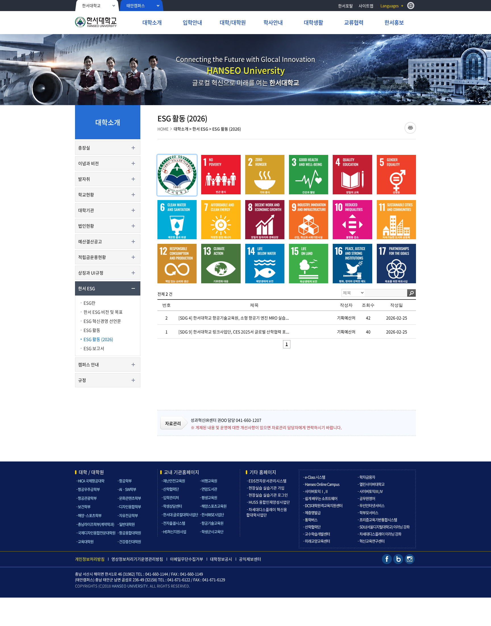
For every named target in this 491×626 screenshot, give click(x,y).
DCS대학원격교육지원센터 (323, 505)
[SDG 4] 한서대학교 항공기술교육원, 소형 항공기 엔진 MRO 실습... (233, 318)
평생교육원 (209, 497)
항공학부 (125, 480)
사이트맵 (366, 6)
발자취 (84, 179)
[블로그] (398, 558)
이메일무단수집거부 (186, 559)
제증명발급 (313, 512)
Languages (389, 5)
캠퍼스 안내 (88, 364)
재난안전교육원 (174, 480)
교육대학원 (85, 541)
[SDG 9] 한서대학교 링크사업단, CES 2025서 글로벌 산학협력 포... (233, 331)
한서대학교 (91, 5)
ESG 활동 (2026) (98, 339)
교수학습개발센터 (317, 533)
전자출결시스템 (174, 523)
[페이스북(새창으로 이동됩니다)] (387, 558)
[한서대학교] (107, 23)
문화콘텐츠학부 (130, 498)
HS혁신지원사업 (174, 531)
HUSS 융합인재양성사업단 (269, 502)
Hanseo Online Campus (322, 484)
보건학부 (84, 506)
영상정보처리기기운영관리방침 (137, 559)
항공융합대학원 (130, 532)
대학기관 (86, 210)
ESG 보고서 (94, 348)
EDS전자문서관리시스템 (267, 480)
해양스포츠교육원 (213, 506)
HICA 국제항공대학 (91, 480)
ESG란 (89, 303)
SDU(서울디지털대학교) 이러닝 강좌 (384, 526)
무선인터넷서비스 (371, 505)
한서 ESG (86, 288)
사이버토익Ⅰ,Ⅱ (316, 491)
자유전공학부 (128, 515)
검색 (411, 293)
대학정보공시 (221, 559)
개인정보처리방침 (90, 559)
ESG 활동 (92, 330)
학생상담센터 (172, 506)
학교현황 (86, 195)
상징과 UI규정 (90, 273)
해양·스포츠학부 (89, 515)
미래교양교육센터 (317, 541)
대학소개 (181, 129)
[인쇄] (410, 128)
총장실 (84, 148)
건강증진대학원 (130, 541)
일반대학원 (127, 524)
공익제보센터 (250, 559)
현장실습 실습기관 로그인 (268, 495)
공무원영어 (367, 498)
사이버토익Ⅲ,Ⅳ (371, 491)
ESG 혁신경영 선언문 (102, 321)
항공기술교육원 (212, 523)
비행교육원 (209, 480)
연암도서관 (209, 489)
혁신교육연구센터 (371, 541)
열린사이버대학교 (371, 484)
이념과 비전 (88, 163)
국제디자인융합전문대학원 (96, 532)
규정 (82, 380)
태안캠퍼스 (135, 5)
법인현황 (86, 226)
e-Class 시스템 (315, 477)
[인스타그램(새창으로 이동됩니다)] (410, 558)
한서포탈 (345, 6)
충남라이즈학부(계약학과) (96, 524)
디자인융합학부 (130, 506)
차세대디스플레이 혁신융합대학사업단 (266, 512)
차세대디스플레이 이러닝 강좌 (380, 533)
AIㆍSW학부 (127, 489)
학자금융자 (367, 477)
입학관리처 (171, 497)
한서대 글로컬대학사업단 (180, 514)
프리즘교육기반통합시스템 (378, 519)
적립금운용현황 (92, 257)
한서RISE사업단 (212, 514)
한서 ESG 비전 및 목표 (103, 312)
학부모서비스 (368, 512)
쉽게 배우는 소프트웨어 (321, 498)
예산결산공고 (90, 241)
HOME (162, 129)
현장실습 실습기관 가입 (266, 487)
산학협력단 (171, 489)
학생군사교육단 (212, 531)
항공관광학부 (87, 498)
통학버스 (311, 519)
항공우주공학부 (89, 489)
